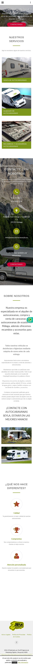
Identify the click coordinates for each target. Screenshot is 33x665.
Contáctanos (16, 264)
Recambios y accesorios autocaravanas (15, 145)
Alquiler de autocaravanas (10, 112)
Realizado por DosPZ (15, 650)
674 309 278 (16, 201)
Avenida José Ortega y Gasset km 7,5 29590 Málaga (16, 219)
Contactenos (16, 24)
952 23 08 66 (16, 198)
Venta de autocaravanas (15, 80)
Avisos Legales (6, 634)
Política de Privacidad (18, 634)
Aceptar (14, 662)
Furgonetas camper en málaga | (5, 654)
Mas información (23, 662)
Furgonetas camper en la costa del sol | (16, 654)
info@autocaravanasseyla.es (16, 237)
